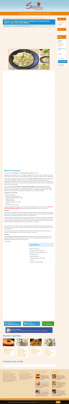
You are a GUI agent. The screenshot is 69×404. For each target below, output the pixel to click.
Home (20, 13)
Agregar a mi (13, 323)
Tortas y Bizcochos (27, 13)
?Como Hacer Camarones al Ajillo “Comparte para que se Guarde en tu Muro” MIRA (35, 351)
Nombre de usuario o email (61, 49)
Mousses (47, 382)
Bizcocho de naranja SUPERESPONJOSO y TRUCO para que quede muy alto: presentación (9, 351)
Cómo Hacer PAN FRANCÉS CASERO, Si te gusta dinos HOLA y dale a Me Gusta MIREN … (59, 377)
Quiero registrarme (61, 65)
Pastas (43, 13)
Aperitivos (39, 13)
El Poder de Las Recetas (38, 9)
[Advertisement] (29, 38)
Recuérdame (61, 58)
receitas (12, 25)
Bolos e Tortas (43, 381)
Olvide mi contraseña (61, 64)
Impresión (31, 323)
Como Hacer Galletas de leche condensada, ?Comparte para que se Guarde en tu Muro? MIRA (49, 352)
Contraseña (60, 54)
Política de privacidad (49, 402)
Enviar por (49, 323)
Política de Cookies (56, 400)
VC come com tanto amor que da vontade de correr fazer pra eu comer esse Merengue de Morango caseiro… (43, 394)
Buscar (60, 24)
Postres (34, 13)
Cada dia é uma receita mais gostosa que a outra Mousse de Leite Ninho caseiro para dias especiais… (43, 386)
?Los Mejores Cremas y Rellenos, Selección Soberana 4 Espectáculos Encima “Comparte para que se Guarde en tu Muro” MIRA (21, 352)
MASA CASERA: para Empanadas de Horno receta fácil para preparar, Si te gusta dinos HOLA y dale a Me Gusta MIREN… (58, 385)
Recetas (48, 13)
